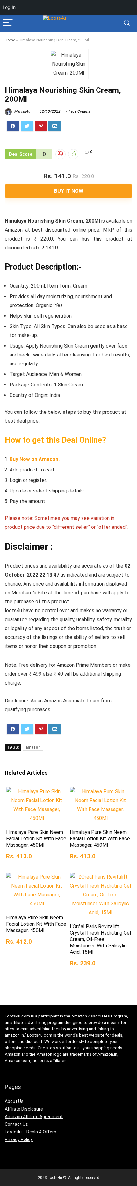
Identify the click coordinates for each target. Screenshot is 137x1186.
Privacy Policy (19, 1139)
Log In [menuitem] (9, 7)
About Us (14, 1101)
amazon (32, 747)
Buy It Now (68, 191)
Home (10, 40)
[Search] (127, 23)
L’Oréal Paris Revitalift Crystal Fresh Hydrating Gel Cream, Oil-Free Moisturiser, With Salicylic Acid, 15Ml (100, 939)
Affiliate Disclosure (24, 1108)
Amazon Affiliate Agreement (34, 1116)
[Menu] (7, 23)
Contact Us (16, 1124)
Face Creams (79, 111)
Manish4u (21, 111)
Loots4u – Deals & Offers (30, 1131)
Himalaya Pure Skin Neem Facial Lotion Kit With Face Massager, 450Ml (36, 838)
